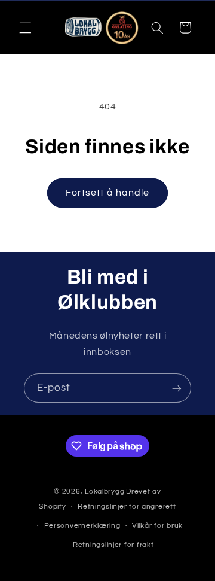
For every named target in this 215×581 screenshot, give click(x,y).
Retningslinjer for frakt (113, 545)
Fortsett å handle (107, 192)
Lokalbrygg (104, 491)
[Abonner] (177, 388)
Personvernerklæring (82, 525)
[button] (25, 27)
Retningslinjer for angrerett (127, 506)
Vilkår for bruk (157, 525)
